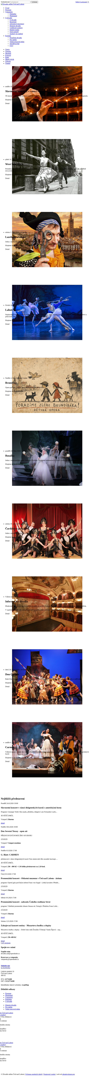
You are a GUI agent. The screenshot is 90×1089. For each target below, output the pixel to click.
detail (3, 823)
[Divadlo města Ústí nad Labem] (12, 4)
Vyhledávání (5, 2)
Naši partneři (14, 32)
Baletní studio (14, 30)
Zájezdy (8, 61)
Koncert (8, 55)
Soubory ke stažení (16, 34)
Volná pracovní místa (17, 42)
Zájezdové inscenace (17, 24)
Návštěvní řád (14, 44)
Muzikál (8, 53)
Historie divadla (15, 26)
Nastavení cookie (49, 1074)
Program (8, 993)
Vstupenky (9, 997)
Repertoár (13, 22)
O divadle (13, 20)
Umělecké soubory (16, 28)
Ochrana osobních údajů (33, 1074)
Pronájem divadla (16, 38)
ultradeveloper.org (68, 1074)
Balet (7, 57)
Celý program (5, 943)
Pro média (13, 40)
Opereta (8, 51)
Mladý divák (9, 59)
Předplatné (13, 16)
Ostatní (7, 63)
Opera (7, 49)
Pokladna (13, 14)
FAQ (11, 46)
